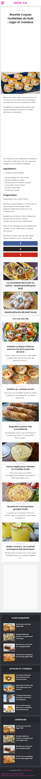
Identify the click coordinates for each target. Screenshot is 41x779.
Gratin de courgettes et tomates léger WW (24, 656)
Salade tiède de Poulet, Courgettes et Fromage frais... (24, 738)
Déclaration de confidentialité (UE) (12, 774)
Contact (21, 776)
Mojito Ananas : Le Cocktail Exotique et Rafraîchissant (20, 547)
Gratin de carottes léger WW (23, 625)
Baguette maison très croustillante (20, 428)
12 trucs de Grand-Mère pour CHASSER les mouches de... (24, 707)
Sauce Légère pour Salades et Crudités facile (20, 468)
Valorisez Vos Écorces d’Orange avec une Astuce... (24, 687)
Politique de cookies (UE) (9, 776)
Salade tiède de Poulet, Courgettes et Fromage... (24, 636)
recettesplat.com (26, 770)
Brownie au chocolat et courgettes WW (24, 646)
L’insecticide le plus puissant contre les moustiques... (23, 697)
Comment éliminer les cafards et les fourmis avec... (23, 677)
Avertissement (30, 776)
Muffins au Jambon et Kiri (20, 389)
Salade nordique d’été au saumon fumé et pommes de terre (20, 349)
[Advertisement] (20, 48)
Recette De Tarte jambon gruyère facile (20, 508)
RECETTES (20, 11)
